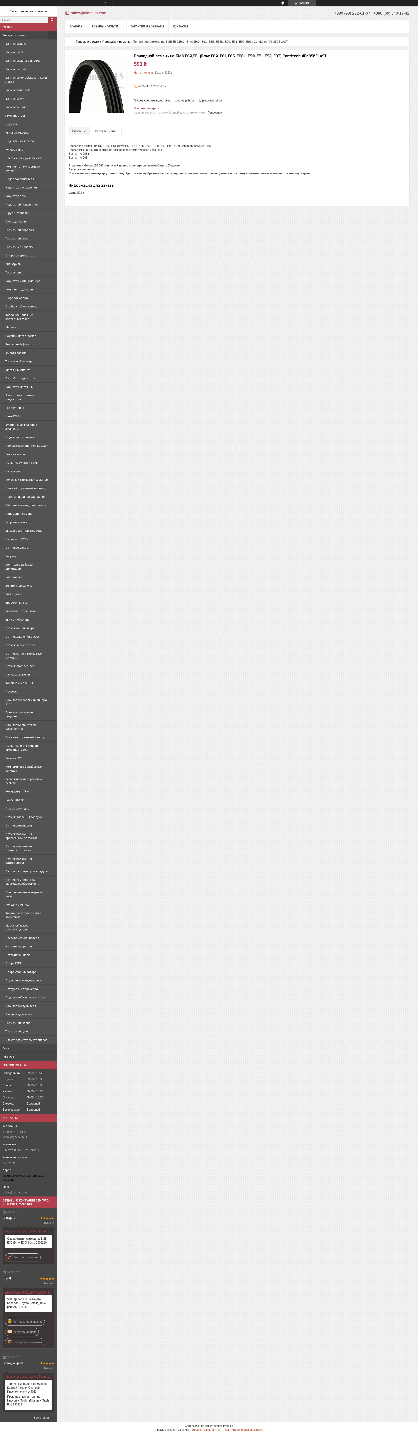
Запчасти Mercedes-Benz (22, 61)
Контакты (180, 26)
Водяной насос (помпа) (21, 336)
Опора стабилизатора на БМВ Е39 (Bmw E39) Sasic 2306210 (27, 1240)
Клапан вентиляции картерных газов (19, 317)
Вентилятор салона (18, 585)
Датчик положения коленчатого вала (18, 848)
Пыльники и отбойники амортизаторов (21, 748)
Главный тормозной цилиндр (25, 488)
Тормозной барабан (19, 230)
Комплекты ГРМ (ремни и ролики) (22, 168)
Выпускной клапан (18, 619)
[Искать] (52, 20)
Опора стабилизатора (21, 972)
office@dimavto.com (16, 1192)
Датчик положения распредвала (18, 861)
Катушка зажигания (19, 674)
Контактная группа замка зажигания (23, 915)
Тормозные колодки (19, 247)
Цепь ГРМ (12, 416)
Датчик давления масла (22, 636)
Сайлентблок (14, 800)
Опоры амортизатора (20, 255)
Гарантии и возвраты (147, 26)
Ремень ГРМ (13, 758)
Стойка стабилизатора (21, 306)
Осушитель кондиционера (23, 980)
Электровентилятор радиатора (19, 397)
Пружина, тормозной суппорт (26, 737)
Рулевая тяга (14, 149)
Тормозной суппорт (19, 1031)
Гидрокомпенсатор (18, 522)
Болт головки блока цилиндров (19, 566)
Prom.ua (228, 1425)
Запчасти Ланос (16, 107)
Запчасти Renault (17, 90)
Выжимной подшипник (21, 611)
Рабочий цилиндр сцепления (25, 505)
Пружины (11, 124)
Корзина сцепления (19, 683)
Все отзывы (42, 1417)
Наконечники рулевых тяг (23, 158)
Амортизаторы (15, 115)
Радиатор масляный (19, 387)
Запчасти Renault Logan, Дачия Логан (26, 79)
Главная (76, 26)
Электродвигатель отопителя (26, 1040)
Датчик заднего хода (20, 645)
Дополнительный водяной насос (23, 894)
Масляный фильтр (17, 370)
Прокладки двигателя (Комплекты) (20, 727)
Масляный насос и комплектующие (17, 927)
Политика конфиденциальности (243, 1429)
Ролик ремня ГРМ (17, 791)
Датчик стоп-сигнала (19, 666)
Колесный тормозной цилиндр (26, 480)
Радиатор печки (16, 196)
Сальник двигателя (18, 1014)
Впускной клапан (17, 602)
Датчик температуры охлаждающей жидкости (22, 882)
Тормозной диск (16, 238)
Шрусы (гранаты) (17, 213)
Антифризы (13, 264)
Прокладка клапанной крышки (26, 446)
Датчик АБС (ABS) (17, 548)
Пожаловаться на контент (206, 1429)
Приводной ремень (19, 514)
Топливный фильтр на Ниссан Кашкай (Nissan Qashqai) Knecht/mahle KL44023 (27, 1387)
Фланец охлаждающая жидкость (21, 427)
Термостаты (13, 272)
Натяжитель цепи (17, 955)
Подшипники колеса (19, 141)
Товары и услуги (14, 35)
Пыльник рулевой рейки (22, 463)
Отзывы (8, 1057)
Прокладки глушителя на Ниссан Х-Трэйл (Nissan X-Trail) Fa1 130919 (28, 1400)
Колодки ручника (17, 904)
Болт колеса (13, 577)
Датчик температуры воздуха (26, 871)
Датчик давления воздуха (23, 817)
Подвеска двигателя (19, 179)
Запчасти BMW (15, 44)
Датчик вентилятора (20, 628)
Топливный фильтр (18, 361)
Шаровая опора (16, 298)
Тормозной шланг (17, 1023)
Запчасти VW (14, 98)
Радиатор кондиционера (22, 281)
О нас (6, 1048)
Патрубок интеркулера (21, 989)
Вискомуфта (13, 594)
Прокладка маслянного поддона (21, 714)
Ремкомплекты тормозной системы (23, 781)
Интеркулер (13, 471)
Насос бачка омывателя (22, 938)
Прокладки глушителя (20, 1006)
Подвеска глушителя (19, 437)
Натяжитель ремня (18, 946)
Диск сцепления (16, 221)
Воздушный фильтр (19, 344)
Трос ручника (14, 408)
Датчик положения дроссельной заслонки (21, 836)
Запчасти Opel (15, 69)
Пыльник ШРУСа (16, 539)
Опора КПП (13, 963)
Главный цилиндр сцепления (25, 497)
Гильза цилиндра (17, 808)
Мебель (10, 327)
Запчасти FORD (16, 52)
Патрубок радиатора (20, 378)
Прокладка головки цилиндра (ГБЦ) (26, 702)
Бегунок (11, 556)
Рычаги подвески (17, 132)
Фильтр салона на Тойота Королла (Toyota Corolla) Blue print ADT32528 (26, 1302)
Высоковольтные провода (23, 531)
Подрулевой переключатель (25, 997)
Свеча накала (15, 454)
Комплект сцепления (19, 289)
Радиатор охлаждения (21, 187)
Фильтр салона (16, 353)
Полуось (11, 691)
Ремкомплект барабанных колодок (23, 768)
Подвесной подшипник (21, 204)
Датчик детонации (18, 825)
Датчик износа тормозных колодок (23, 655)
